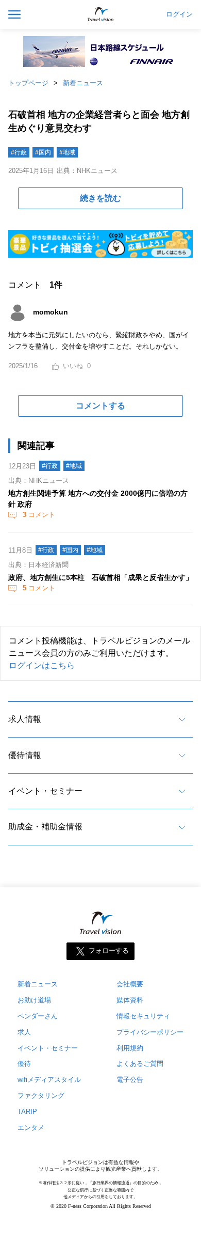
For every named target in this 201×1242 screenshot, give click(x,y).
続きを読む (100, 198)
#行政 (19, 152)
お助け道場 (34, 1000)
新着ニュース (83, 83)
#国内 (43, 152)
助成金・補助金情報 (45, 826)
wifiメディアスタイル (49, 1079)
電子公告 (129, 1079)
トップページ (28, 83)
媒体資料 (129, 1000)
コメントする (100, 405)
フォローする (109, 950)
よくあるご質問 (139, 1063)
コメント (39, 514)
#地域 (67, 152)
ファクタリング (41, 1095)
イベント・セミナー (45, 791)
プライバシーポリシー (149, 1032)
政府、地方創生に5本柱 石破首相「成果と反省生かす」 (100, 577)
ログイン (179, 14)
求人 (24, 1032)
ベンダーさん (38, 1016)
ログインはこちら (42, 665)
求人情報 (24, 719)
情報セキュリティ (143, 1016)
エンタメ (31, 1127)
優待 (24, 1063)
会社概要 (129, 984)
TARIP (27, 1111)
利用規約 (129, 1048)
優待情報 (24, 755)
